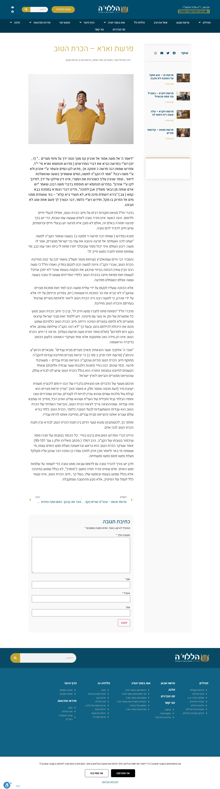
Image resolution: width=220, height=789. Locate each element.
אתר (128, 607)
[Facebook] (12, 11)
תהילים (207, 22)
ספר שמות (97, 60)
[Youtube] (12, 7)
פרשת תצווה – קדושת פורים (160, 131)
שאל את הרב (160, 22)
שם (127, 579)
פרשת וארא (85, 60)
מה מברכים (119, 29)
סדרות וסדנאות (42, 22)
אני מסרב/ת (96, 773)
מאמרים (108, 60)
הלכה (17, 22)
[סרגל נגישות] (7, 785)
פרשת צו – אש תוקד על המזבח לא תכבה (161, 76)
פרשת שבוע (182, 22)
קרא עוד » (169, 83)
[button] (174, 53)
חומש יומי (64, 22)
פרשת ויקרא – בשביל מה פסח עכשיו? (161, 95)
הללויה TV (139, 22)
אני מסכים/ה (123, 773)
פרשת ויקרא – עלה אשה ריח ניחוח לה (162, 113)
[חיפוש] (26, 9)
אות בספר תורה (116, 22)
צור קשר (99, 29)
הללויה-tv (104, 683)
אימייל (126, 593)
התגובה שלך (123, 535)
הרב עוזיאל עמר (122, 60)
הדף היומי (89, 22)
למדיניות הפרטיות (110, 781)
